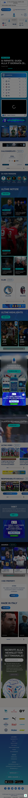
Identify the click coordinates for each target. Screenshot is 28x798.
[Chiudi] (23, 395)
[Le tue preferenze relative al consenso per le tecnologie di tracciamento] (25, 795)
